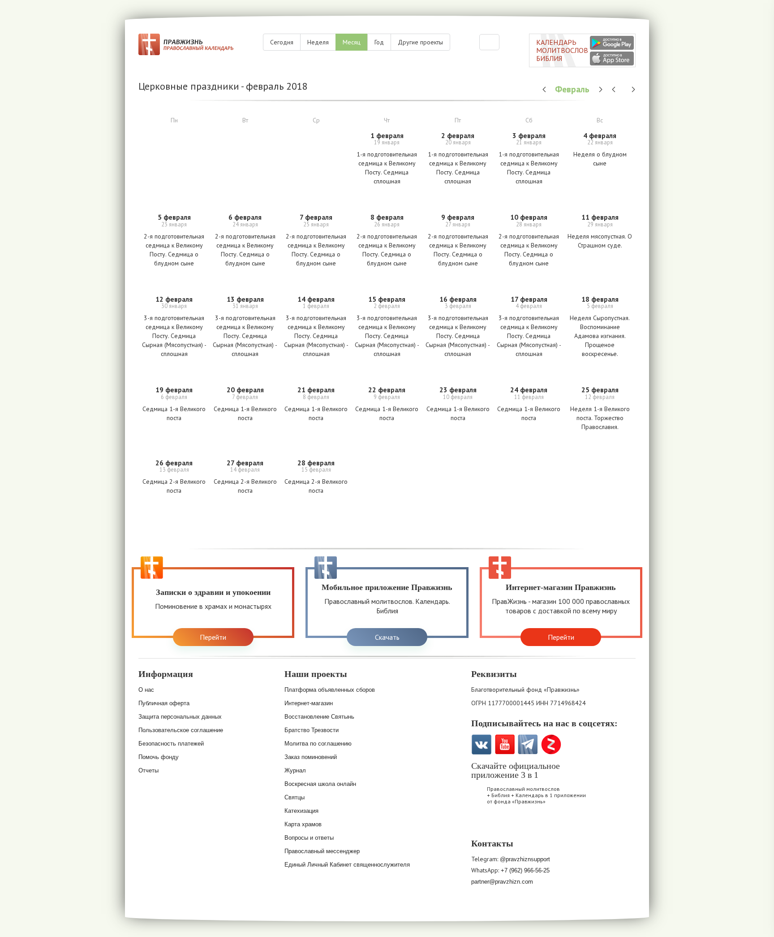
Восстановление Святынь (319, 716)
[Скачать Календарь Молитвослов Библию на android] (506, 825)
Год (379, 42)
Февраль (573, 89)
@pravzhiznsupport (525, 859)
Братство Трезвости (311, 730)
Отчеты (148, 770)
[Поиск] (489, 42)
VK (481, 744)
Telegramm (528, 744)
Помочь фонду (158, 757)
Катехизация (301, 810)
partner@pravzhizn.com (502, 881)
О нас (146, 689)
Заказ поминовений (310, 757)
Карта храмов (303, 824)
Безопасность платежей (171, 743)
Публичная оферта (163, 703)
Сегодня (281, 42)
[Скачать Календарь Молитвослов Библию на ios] (482, 825)
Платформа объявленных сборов (329, 689)
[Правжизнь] (185, 44)
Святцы (294, 797)
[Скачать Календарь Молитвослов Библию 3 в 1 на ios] (612, 58)
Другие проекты (420, 42)
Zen (551, 744)
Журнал (295, 770)
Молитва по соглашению (318, 743)
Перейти (213, 637)
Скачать (387, 637)
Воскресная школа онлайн (320, 784)
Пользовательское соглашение (180, 730)
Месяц (352, 42)
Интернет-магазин (308, 703)
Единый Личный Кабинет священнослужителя (347, 864)
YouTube (504, 744)
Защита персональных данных (180, 716)
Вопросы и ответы (309, 837)
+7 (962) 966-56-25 (525, 870)
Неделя (318, 42)
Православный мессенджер (322, 851)
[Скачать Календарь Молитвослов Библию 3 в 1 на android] (612, 43)
